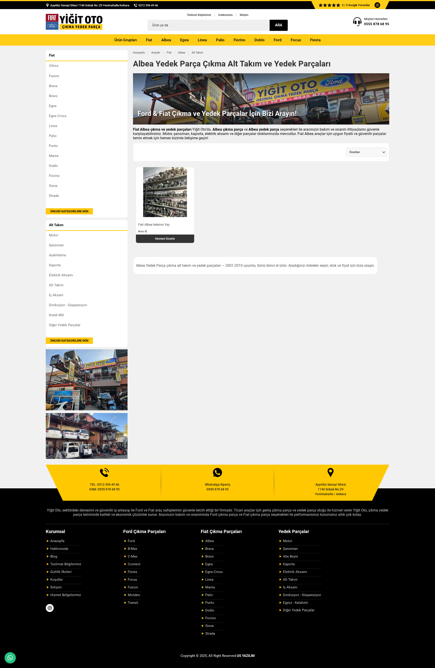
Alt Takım (56, 285)
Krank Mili (56, 315)
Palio (220, 40)
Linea (202, 40)
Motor (53, 235)
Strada (54, 196)
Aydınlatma (57, 255)
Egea (184, 40)
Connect (134, 564)
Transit (133, 603)
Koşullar (56, 579)
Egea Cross (57, 116)
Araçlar (155, 52)
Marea (53, 156)
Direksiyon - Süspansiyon (68, 305)
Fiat (149, 40)
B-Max (132, 549)
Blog (53, 556)
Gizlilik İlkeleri (61, 572)
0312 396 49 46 (148, 5)
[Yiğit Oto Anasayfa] (74, 21)
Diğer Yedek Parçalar (64, 325)
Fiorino (239, 40)
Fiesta (315, 40)
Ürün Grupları (125, 40)
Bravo (53, 96)
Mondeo (134, 595)
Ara (278, 25)
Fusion (54, 76)
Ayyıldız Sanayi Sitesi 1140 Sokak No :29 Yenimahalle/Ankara (89, 5)
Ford (278, 40)
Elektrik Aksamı (61, 275)
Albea (166, 40)
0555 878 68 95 (376, 24)
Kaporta (55, 265)
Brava (53, 86)
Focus (296, 40)
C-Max (132, 556)
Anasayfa (139, 52)
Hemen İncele (165, 238)
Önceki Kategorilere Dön (69, 211)
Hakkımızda (225, 15)
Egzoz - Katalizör (295, 603)
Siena (53, 186)
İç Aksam (56, 295)
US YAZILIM (246, 656)
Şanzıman (56, 245)
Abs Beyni (290, 556)
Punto (53, 146)
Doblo (259, 40)
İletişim (244, 15)
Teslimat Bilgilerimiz (199, 15)
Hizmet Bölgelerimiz (65, 595)
